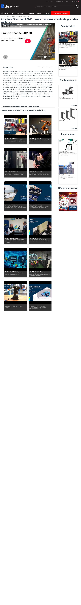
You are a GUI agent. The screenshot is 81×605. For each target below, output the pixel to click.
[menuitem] (2, 13)
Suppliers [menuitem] (20, 13)
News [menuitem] (39, 13)
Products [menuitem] (30, 13)
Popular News (68, 134)
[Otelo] (68, 201)
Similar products (68, 80)
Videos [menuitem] (47, 13)
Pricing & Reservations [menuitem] (60, 13)
